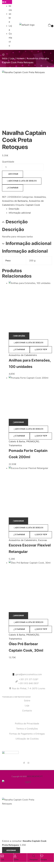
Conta (16, 859)
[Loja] (2, 856)
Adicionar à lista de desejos (23, 181)
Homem (20, 58)
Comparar (13, 188)
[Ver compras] (49, 24)
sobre (10, 17)
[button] (7, 2)
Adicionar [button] (19, 422)
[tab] (30, 209)
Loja (12, 58)
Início (5, 58)
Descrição (14, 208)
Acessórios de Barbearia (15, 200)
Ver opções (19, 336)
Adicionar (13, 174)
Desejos (43, 859)
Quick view (41, 350)
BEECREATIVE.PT (35, 776)
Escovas (42, 540)
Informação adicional (20, 212)
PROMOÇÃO (32, 441)
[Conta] (15, 856)
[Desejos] (41, 856)
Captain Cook (32, 204)
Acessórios (32, 58)
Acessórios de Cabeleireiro (23, 355)
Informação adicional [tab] (28, 243)
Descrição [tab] (17, 221)
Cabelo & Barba (17, 441)
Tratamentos (15, 445)
